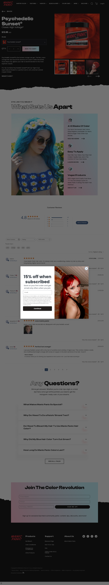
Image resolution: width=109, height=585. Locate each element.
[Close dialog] (86, 268)
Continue (37, 308)
